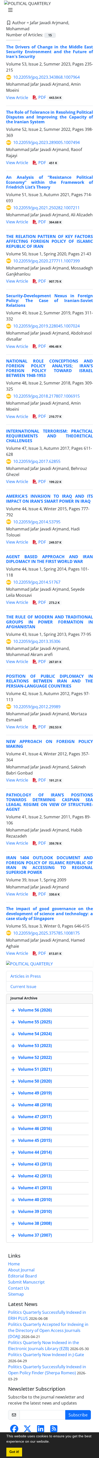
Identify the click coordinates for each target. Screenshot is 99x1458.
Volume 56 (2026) (35, 1010)
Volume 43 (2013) (35, 1164)
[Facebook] (14, 1430)
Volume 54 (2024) (35, 1033)
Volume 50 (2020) (35, 1081)
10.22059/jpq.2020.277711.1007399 (46, 261)
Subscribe (78, 1415)
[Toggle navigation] (48, 10)
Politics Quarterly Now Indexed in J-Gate (46, 1354)
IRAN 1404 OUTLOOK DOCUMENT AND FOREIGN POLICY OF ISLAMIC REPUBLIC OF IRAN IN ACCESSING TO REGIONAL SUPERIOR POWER (49, 865)
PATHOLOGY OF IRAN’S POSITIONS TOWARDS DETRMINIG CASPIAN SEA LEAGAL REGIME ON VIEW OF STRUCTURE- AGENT (49, 802)
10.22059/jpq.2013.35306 (36, 641)
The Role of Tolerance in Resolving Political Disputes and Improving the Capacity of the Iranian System (49, 117)
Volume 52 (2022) (35, 1057)
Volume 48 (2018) (35, 1105)
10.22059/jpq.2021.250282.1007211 (46, 208)
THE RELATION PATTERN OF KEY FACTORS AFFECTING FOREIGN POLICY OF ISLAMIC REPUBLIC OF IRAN (49, 241)
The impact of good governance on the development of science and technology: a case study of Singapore (49, 913)
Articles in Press (25, 976)
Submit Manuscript (26, 1282)
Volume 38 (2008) (35, 1223)
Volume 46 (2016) (35, 1128)
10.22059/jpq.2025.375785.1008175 (46, 933)
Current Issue (23, 986)
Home (14, 1264)
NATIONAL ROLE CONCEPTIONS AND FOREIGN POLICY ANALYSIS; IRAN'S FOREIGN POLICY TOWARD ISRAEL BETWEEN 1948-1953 (49, 368)
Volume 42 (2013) (35, 1176)
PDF (49, 97)
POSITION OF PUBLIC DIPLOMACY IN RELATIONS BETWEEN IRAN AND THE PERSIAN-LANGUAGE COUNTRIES (49, 681)
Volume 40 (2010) (35, 1199)
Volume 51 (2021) (35, 1069)
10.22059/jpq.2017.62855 (36, 461)
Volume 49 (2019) (35, 1093)
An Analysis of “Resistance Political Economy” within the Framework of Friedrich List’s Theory (49, 182)
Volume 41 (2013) (35, 1188)
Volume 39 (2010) (35, 1211)
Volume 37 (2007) (35, 1235)
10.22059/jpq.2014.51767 (36, 582)
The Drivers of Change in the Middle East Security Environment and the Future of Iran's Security (49, 51)
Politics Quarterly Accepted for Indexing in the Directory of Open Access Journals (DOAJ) (48, 1330)
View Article (17, 97)
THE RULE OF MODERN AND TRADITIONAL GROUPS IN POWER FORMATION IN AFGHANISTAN (49, 621)
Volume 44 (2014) (35, 1152)
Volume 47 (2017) (35, 1116)
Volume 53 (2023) (35, 1045)
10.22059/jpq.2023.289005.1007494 (46, 142)
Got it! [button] (14, 1452)
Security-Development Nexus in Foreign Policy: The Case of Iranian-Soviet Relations (49, 300)
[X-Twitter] (27, 1430)
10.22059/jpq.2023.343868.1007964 (46, 77)
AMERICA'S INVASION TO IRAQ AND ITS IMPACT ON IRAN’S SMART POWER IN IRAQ (49, 498)
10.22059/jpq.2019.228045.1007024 (46, 326)
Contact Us (18, 1288)
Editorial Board (22, 1276)
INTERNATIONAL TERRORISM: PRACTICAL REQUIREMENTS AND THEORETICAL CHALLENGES (49, 435)
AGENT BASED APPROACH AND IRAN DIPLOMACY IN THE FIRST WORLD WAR (49, 559)
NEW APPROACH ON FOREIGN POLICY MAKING (49, 744)
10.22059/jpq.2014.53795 (36, 522)
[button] (51, 1442)
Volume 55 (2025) (35, 1022)
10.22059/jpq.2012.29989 (36, 706)
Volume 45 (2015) (35, 1140)
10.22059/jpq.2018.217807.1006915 (46, 396)
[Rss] (54, 1430)
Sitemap (16, 1294)
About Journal (21, 1270)
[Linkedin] (41, 1430)
